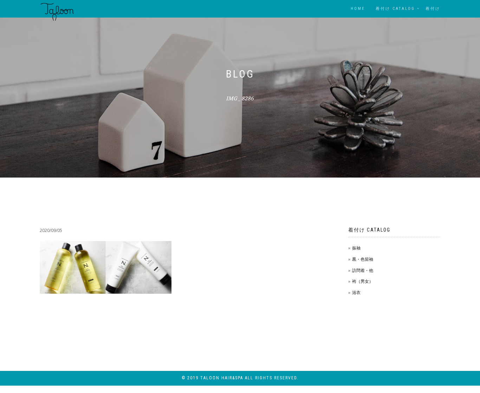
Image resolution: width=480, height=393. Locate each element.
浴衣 (356, 292)
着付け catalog (395, 8)
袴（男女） (362, 281)
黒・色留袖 (362, 259)
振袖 (356, 248)
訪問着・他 (362, 270)
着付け (433, 8)
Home (358, 8)
